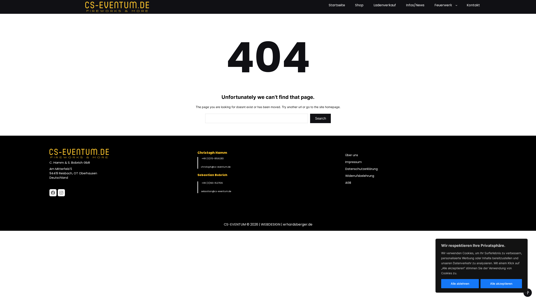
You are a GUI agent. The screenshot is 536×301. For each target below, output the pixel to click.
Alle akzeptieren (501, 283)
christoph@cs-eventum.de (216, 166)
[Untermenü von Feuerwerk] (457, 5)
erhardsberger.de (297, 224)
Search (320, 118)
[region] (482, 266)
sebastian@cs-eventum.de (216, 191)
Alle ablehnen (460, 283)
